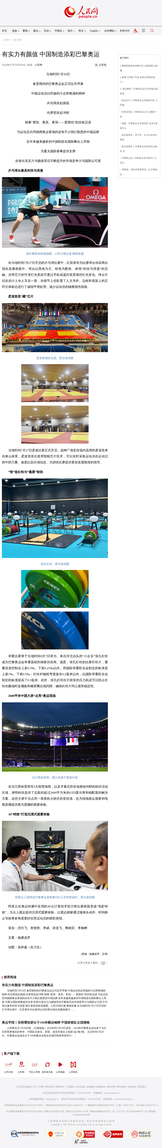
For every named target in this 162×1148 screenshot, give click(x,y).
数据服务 (101, 1087)
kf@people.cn (52, 1099)
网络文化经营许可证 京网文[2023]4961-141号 (66, 1111)
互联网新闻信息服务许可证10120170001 (23, 1105)
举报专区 (125, 30)
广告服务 (70, 1087)
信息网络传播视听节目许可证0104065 (24, 1111)
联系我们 (142, 1087)
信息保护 (131, 1087)
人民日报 (8, 1072)
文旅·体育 (17, 40)
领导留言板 (47, 1072)
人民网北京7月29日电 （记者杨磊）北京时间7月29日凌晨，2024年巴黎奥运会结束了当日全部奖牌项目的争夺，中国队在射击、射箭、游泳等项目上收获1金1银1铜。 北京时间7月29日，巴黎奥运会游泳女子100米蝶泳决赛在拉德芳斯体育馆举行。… (54, 1032)
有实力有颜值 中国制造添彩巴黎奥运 (27, 985)
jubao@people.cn (112, 1093)
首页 (4, 30)
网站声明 (111, 1087)
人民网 (5, 40)
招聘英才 (59, 1087)
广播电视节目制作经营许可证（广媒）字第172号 (109, 1105)
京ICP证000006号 (134, 1111)
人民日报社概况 (23, 1087)
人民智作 (73, 1072)
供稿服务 (90, 1087)
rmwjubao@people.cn (124, 1099)
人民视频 (60, 1072)
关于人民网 (38, 1087)
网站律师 (121, 1087)
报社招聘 (49, 1087)
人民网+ (21, 1072)
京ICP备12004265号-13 (147, 1105)
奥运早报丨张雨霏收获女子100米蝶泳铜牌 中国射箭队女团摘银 (46, 1022)
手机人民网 (34, 1072)
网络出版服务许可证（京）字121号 (107, 1111)
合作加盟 (80, 1087)
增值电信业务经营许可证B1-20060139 (64, 1105)
